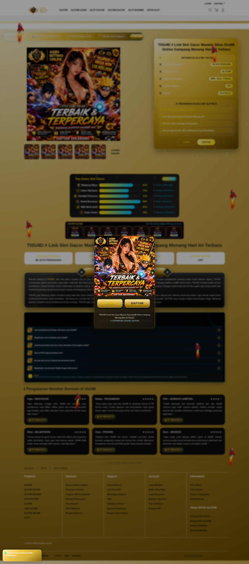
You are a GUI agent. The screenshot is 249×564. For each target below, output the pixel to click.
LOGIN (110, 303)
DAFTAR (137, 303)
